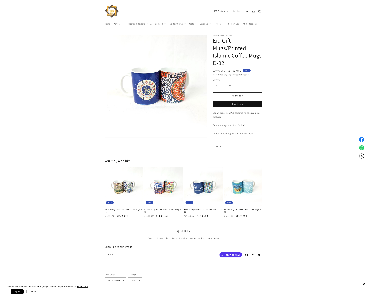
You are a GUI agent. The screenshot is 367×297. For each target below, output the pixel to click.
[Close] (364, 283)
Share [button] (218, 146)
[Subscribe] (153, 254)
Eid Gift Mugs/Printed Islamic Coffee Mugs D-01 (123, 210)
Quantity (216, 80)
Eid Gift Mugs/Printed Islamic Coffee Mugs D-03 (203, 210)
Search (151, 238)
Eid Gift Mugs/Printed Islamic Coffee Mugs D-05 (163, 210)
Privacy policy (163, 238)
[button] (119, 24)
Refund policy (212, 238)
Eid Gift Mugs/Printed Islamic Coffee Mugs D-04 (242, 210)
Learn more (82, 286)
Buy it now (237, 104)
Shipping (227, 75)
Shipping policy (197, 238)
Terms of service (179, 238)
